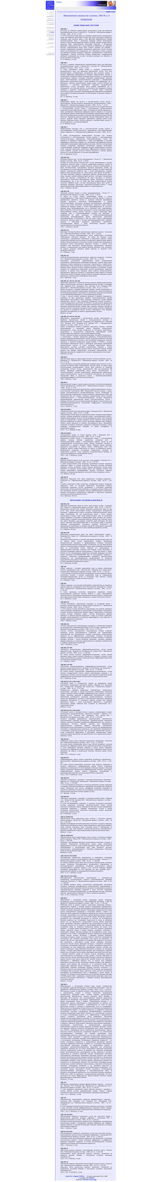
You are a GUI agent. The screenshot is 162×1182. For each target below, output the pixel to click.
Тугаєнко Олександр (89, 1179)
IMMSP (91, 1178)
